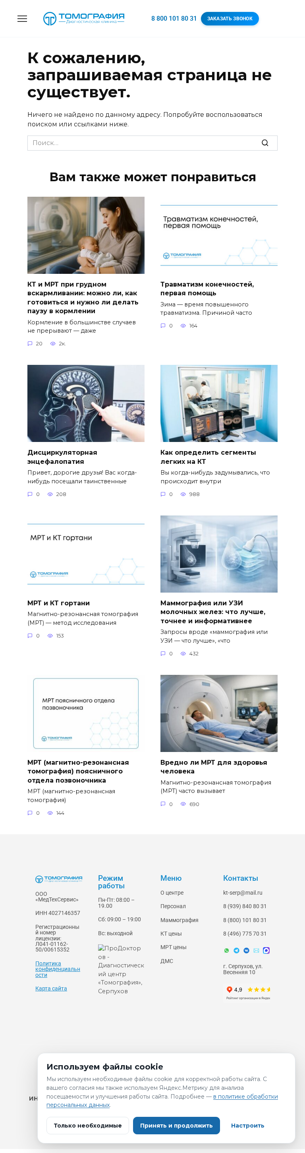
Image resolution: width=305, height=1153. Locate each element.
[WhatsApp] (226, 950)
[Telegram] (236, 950)
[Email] (256, 950)
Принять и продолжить (176, 1125)
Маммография (179, 920)
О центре (171, 892)
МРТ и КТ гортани (58, 603)
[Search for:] (152, 143)
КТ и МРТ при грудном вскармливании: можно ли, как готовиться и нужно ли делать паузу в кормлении (83, 298)
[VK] (246, 950)
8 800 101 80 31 (174, 18)
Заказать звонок (230, 18)
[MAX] (266, 950)
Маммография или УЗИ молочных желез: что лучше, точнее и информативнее (212, 612)
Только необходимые (88, 1125)
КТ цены (171, 933)
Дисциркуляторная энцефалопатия (62, 457)
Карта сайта (51, 988)
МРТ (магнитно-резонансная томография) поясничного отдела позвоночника (78, 771)
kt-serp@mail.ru (243, 892)
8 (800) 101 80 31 (245, 920)
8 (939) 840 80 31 (245, 906)
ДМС (166, 961)
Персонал (173, 906)
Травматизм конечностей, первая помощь (207, 289)
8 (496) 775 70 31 (245, 933)
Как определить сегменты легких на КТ (208, 457)
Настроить (247, 1125)
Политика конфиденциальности (57, 969)
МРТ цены (173, 947)
